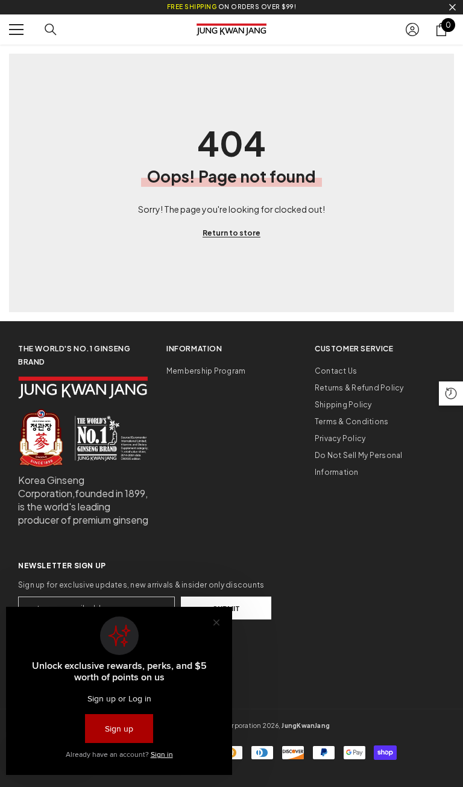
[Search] (50, 29)
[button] (451, 393)
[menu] (16, 29)
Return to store (231, 232)
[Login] (412, 29)
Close (452, 7)
